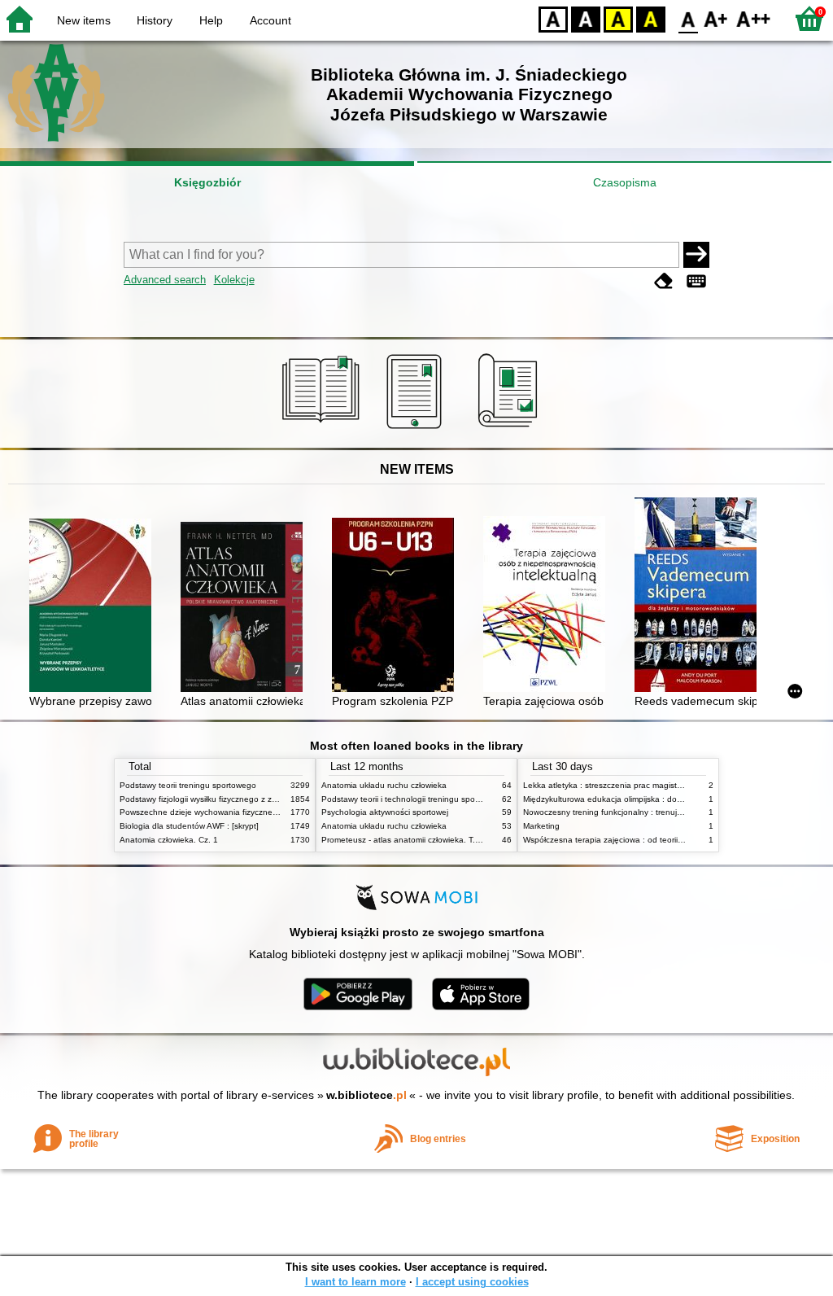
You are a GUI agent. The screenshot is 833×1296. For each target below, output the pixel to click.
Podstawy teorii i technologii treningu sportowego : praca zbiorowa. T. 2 (454, 799)
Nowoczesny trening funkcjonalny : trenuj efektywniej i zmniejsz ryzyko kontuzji (669, 812)
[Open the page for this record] (94, 607)
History (154, 20)
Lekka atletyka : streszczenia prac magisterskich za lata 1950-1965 (648, 785)
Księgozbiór (207, 182)
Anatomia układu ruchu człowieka (384, 785)
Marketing (541, 825)
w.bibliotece (366, 1094)
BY (651, 18)
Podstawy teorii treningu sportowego (188, 785)
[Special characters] (696, 281)
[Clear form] (664, 281)
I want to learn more (355, 1282)
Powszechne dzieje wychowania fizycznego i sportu (216, 812)
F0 (688, 18)
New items (84, 20)
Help (211, 20)
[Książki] (323, 429)
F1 (716, 18)
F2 (753, 18)
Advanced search (165, 280)
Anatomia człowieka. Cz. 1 (169, 839)
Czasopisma (624, 182)
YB (618, 18)
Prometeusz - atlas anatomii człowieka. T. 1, (403, 839)
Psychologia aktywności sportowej (384, 812)
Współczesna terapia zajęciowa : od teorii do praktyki (622, 839)
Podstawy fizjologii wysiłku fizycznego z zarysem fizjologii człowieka (244, 799)
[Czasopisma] (510, 429)
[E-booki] (416, 429)
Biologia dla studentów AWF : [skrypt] (189, 825)
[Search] (696, 255)
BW (585, 18)
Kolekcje (234, 280)
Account (270, 20)
